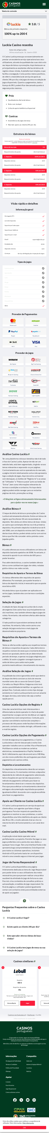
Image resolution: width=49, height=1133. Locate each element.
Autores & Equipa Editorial (33, 1064)
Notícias (28, 1071)
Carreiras (29, 1068)
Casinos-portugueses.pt (17, 1015)
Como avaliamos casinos (13, 1092)
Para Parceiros (10, 1085)
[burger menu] (45, 4)
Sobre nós (29, 1061)
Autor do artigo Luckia (17, 50)
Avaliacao (31, 1015)
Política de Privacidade (12, 1068)
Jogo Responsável (11, 1089)
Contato (8, 1082)
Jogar (27, 1003)
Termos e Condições (19, 994)
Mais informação (28, 1123)
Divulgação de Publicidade (13, 1061)
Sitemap (8, 1071)
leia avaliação (11, 1003)
